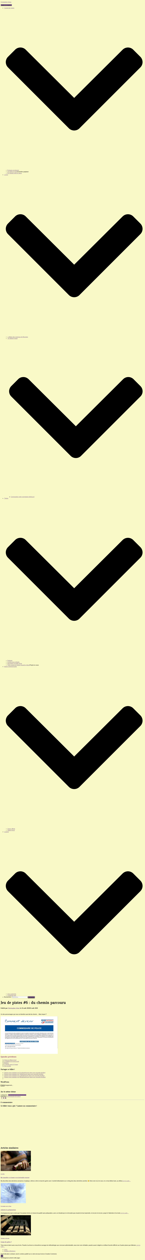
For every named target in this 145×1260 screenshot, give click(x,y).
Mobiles (6, 1063)
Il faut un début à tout (10, 1060)
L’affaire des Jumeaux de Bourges (17, 337)
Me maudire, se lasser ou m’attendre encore (15, 1177)
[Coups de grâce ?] (16, 1235)
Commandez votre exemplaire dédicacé (22, 497)
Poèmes (9, 660)
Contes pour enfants (13, 662)
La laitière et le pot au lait (11, 1061)
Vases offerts (11, 829)
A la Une (3, 1174)
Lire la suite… (126, 1181)
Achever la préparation (8, 1210)
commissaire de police (14, 1096)
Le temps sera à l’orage (11, 1064)
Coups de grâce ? (6, 1242)
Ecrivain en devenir (13, 170)
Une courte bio (11, 994)
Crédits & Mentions (9, 1251)
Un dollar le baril (12, 171)
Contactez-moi (11, 995)
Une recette (7, 1066)
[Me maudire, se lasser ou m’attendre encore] (16, 1170)
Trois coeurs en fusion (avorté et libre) (18, 665)
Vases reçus (11, 830)
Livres (24, 1095)
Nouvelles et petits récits (14, 663)
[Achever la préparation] (13, 1202)
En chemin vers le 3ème (14, 173)
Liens (5, 1249)
